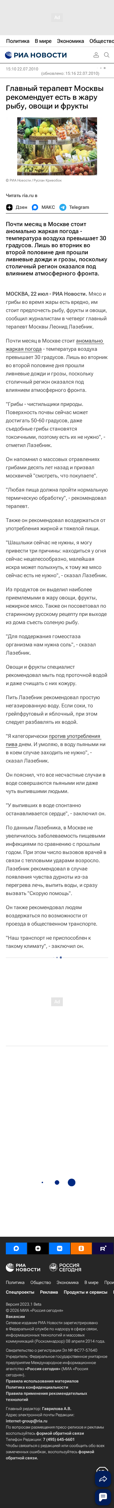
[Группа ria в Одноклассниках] (81, 1248)
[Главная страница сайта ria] (35, 55)
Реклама (49, 1292)
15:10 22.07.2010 (22, 69)
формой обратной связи (60, 1433)
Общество (40, 1282)
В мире (91, 1282)
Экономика (68, 1282)
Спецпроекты (20, 1292)
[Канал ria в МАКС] (16, 1248)
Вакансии (15, 1316)
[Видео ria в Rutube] (102, 1248)
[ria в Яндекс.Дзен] (38, 1248)
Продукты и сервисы (85, 1292)
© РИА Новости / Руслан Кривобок (34, 180)
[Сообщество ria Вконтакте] (59, 1248)
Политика (15, 1282)
